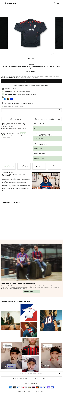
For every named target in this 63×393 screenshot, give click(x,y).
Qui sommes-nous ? (31, 291)
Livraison (6, 88)
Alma (31, 103)
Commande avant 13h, (10, 91)
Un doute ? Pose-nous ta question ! (31, 110)
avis (9, 106)
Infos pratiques (31, 383)
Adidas (31, 64)
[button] (8, 166)
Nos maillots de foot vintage (31, 373)
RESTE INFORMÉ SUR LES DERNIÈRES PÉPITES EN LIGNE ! (31, 378)
